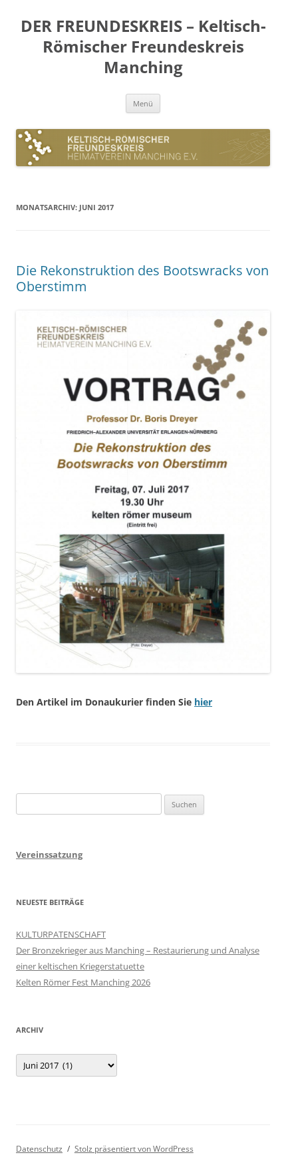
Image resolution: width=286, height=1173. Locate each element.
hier (203, 702)
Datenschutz (39, 1148)
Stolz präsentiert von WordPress (134, 1148)
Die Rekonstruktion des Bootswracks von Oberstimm (142, 278)
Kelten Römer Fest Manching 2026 (83, 982)
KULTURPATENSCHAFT (61, 934)
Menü (143, 103)
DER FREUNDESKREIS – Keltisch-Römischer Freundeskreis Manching (143, 47)
